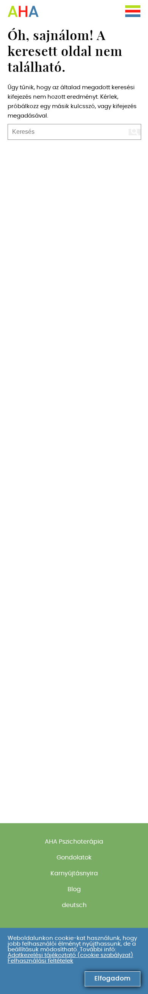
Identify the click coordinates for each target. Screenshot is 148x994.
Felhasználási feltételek (40, 961)
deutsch (74, 905)
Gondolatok (74, 858)
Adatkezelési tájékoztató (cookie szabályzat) (70, 955)
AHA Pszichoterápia (74, 842)
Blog (74, 889)
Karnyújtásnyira (74, 873)
